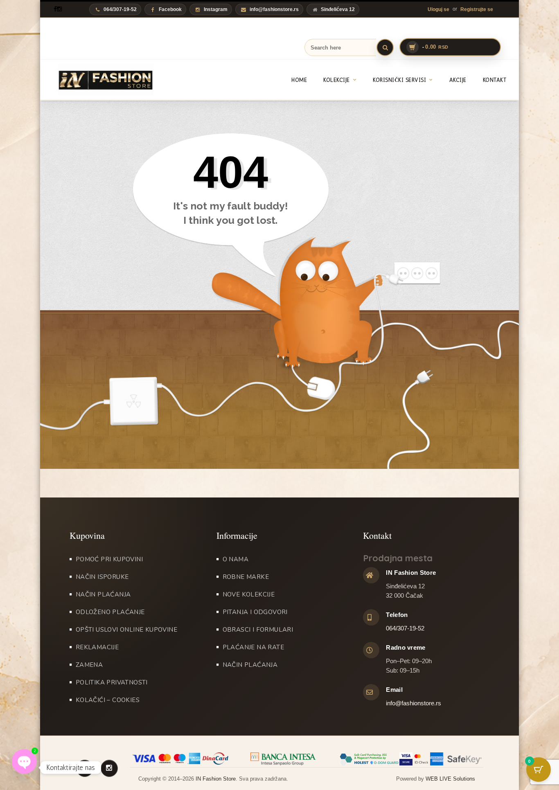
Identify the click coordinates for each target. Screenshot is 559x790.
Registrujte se (476, 9)
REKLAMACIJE (97, 647)
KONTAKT (495, 80)
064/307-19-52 (405, 628)
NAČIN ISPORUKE (102, 577)
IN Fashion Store (216, 779)
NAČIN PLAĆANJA (103, 594)
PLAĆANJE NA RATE (253, 647)
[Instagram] (59, 9)
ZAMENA (89, 665)
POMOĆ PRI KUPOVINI (109, 559)
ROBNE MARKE (246, 577)
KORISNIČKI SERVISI (399, 80)
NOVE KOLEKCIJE (249, 594)
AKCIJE (458, 80)
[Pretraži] (385, 47)
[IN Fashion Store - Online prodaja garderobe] (96, 80)
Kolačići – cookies (108, 700)
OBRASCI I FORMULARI (258, 630)
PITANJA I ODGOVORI (255, 612)
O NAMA (235, 559)
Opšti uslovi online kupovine (126, 630)
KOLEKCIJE (336, 80)
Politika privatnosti (112, 682)
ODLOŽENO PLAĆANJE (110, 612)
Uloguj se (438, 9)
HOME (299, 80)
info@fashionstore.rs (274, 9)
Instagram (216, 9)
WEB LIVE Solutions (450, 779)
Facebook (170, 9)
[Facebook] (55, 9)
